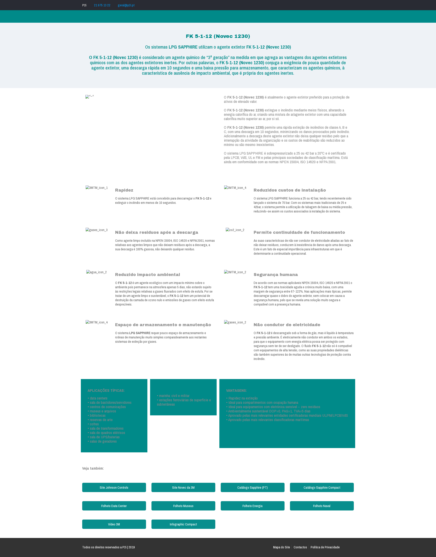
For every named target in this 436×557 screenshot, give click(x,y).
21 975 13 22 (102, 5)
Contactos (300, 547)
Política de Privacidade (325, 547)
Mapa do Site (281, 547)
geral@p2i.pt (126, 5)
